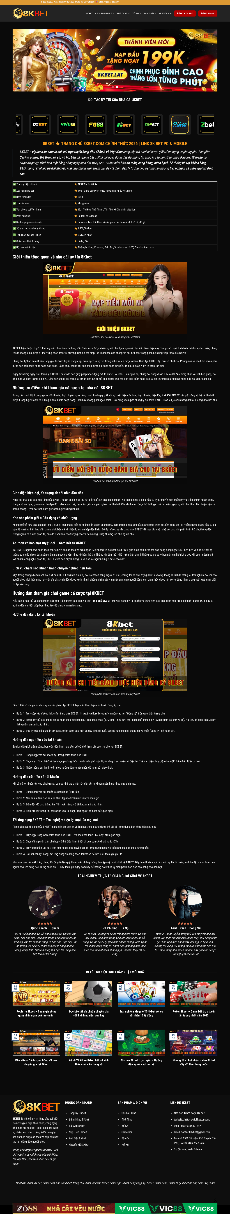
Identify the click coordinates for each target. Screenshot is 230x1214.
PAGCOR (118, 374)
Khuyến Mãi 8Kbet (79, 1144)
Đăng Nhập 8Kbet (79, 1119)
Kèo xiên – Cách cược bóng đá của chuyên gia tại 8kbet (36, 1062)
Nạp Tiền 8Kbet (78, 1132)
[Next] (209, 60)
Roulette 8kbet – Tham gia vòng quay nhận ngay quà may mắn (36, 1013)
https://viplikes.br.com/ (197, 1119)
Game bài (126, 1132)
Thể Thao (122, 13)
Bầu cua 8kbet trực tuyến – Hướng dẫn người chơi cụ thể (141, 1062)
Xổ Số (135, 13)
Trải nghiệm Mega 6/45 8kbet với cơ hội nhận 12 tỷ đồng (141, 1013)
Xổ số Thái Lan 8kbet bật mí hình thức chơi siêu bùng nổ (89, 1062)
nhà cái (60, 348)
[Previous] (21, 60)
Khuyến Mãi (165, 13)
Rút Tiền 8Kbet (77, 1138)
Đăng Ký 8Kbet (77, 1113)
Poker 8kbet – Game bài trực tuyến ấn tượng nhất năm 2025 (193, 1013)
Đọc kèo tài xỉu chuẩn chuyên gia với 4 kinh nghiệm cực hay (89, 1013)
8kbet (89, 13)
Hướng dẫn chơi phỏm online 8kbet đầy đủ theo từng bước (194, 1062)
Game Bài (149, 13)
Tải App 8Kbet (77, 1126)
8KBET (23, 152)
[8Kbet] (31, 13)
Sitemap (198, 1149)
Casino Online (103, 13)
